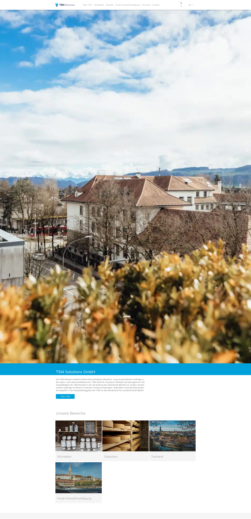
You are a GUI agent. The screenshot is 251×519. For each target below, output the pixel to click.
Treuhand (157, 456)
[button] (87, 5)
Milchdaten (64, 456)
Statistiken (111, 456)
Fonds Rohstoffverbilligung (74, 498)
